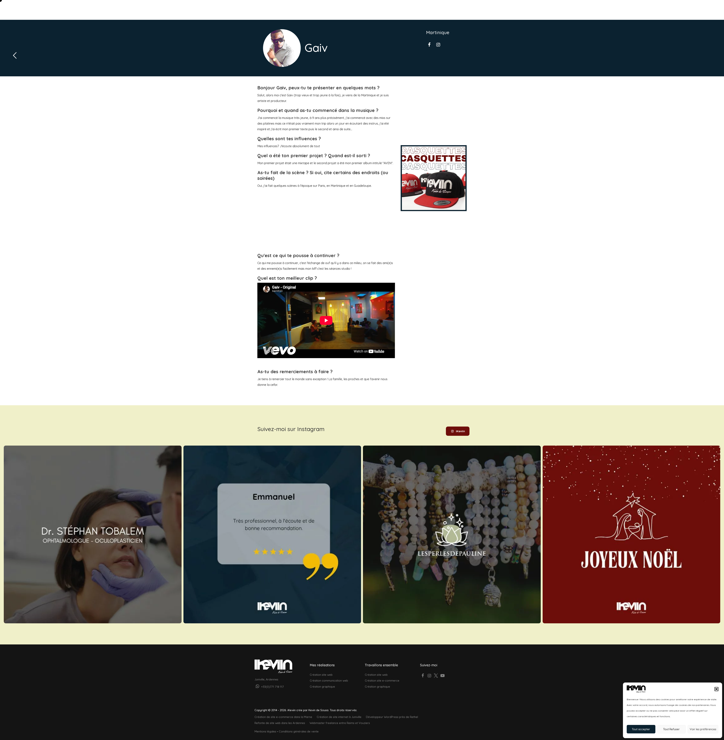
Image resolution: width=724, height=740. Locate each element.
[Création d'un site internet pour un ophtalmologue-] (93, 534)
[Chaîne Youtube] (443, 676)
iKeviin (460, 431)
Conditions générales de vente (299, 731)
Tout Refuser (671, 729)
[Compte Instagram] (429, 676)
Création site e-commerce (382, 680)
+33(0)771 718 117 (272, 687)
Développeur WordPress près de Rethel (392, 717)
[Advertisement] (326, 216)
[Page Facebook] (423, 676)
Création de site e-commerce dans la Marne (283, 717)
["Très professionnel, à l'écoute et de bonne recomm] (272, 534)
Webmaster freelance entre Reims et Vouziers (340, 723)
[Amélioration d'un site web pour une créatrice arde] (452, 534)
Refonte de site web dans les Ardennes (280, 723)
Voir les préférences (703, 729)
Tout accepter (641, 729)
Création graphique (322, 686)
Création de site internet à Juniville (339, 717)
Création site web (321, 674)
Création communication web (329, 680)
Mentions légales (265, 731)
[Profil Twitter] (436, 676)
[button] (716, 689)
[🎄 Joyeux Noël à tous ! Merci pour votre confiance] (631, 534)
